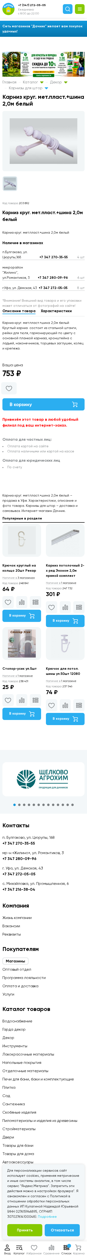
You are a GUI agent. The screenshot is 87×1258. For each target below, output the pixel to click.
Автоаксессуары (17, 1162)
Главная (9, 82)
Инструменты (14, 1046)
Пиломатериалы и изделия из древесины (39, 1120)
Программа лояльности (24, 977)
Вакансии (11, 926)
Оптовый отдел (16, 969)
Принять (25, 1230)
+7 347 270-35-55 (53, 257)
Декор (56, 82)
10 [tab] (58, 805)
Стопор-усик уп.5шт (19, 669)
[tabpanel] (43, 779)
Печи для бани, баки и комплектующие (38, 1079)
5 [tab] (34, 805)
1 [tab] (14, 805)
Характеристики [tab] (56, 311)
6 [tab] (38, 805)
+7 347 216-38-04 (18, 889)
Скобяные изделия (19, 1112)
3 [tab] (24, 805)
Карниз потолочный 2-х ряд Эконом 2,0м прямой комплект (65, 570)
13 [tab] (72, 805)
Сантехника (13, 1104)
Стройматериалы (19, 1129)
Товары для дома (18, 1153)
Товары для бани (17, 1145)
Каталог (31, 82)
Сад (6, 1095)
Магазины (15, 961)
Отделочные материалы (25, 1070)
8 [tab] (48, 805)
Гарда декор (14, 1029)
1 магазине (61, 583)
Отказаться (62, 1230)
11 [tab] (63, 805)
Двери (8, 1137)
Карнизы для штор (26, 88)
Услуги (8, 994)
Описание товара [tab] (19, 311)
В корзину (21, 404)
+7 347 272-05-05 (53, 288)
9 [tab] (53, 805)
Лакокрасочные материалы (28, 1054)
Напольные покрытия (21, 1062)
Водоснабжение (17, 1021)
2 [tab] (19, 805)
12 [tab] (67, 805)
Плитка (8, 1087)
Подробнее (47, 1216)
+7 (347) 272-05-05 (32, 5)
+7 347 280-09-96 (53, 278)
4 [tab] (29, 805)
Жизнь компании (17, 917)
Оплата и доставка (20, 986)
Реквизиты (11, 934)
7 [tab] (43, 805)
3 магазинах (18, 577)
